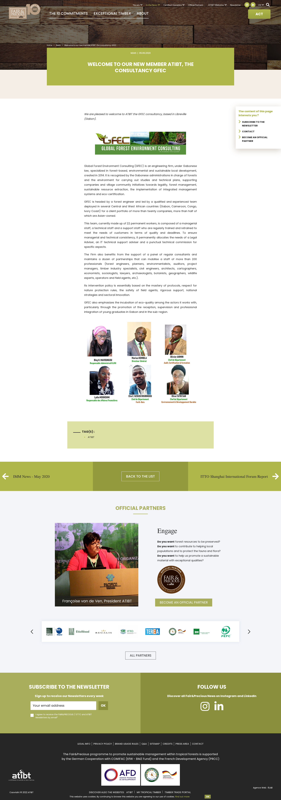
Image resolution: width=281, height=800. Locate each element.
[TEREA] (153, 632)
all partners (140, 655)
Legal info (83, 743)
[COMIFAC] (177, 631)
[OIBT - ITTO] (128, 631)
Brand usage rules (126, 743)
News (58, 45)
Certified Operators (172, 5)
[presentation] (32, 632)
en (259, 5)
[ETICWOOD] (79, 631)
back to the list (140, 476)
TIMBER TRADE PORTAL (178, 792)
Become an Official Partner (184, 602)
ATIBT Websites (216, 5)
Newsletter (235, 5)
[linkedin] (219, 709)
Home (49, 45)
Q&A (144, 743)
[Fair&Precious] (25, 11)
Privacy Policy (102, 743)
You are (136, 5)
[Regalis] (104, 632)
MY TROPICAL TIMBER (149, 792)
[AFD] (120, 785)
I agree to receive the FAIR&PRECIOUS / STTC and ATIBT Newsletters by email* (64, 716)
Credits (167, 743)
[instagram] (205, 709)
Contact (248, 131)
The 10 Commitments (68, 13)
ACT (259, 14)
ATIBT (91, 437)
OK (207, 796)
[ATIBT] (21, 780)
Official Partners (195, 5)
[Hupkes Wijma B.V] (54, 632)
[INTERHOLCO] (202, 632)
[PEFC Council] (226, 632)
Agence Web (259, 787)
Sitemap (155, 743)
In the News (151, 5)
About (143, 13)
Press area (182, 743)
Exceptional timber (112, 13)
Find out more (182, 796)
